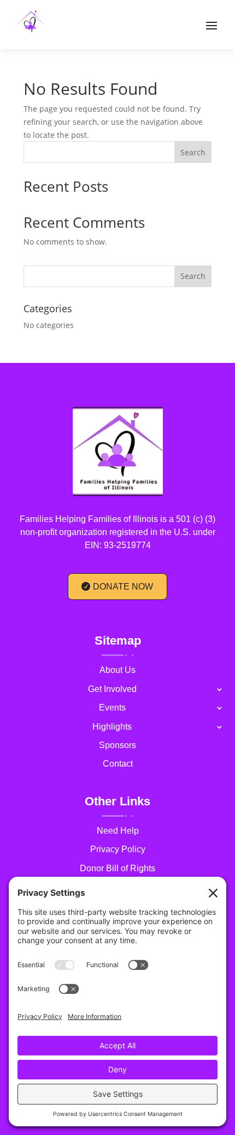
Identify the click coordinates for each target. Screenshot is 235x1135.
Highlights (112, 728)
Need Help (118, 832)
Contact (118, 765)
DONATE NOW (123, 586)
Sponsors (117, 747)
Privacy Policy (117, 851)
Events (112, 709)
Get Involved (112, 691)
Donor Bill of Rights (117, 870)
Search (192, 152)
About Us (117, 672)
